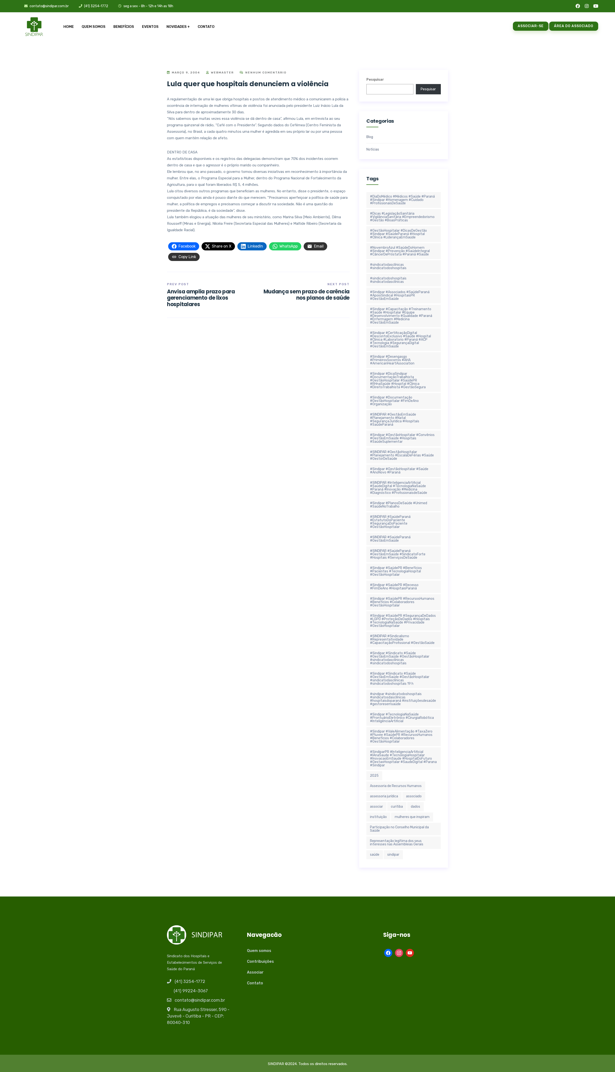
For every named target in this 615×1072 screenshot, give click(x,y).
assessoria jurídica (384, 796)
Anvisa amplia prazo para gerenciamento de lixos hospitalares (201, 298)
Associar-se (531, 26)
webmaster (222, 72)
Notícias (372, 149)
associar (376, 807)
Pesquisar (375, 80)
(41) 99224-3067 (191, 990)
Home (68, 26)
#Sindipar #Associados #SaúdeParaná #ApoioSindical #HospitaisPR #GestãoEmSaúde (400, 295)
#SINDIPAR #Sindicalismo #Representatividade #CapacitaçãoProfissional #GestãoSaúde (402, 639)
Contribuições (260, 961)
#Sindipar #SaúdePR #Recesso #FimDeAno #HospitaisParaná (394, 586)
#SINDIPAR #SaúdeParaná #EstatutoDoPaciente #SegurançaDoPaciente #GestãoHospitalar (390, 522)
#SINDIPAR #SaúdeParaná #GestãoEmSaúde (390, 539)
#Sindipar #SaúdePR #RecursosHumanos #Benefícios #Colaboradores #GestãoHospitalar (402, 602)
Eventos (150, 26)
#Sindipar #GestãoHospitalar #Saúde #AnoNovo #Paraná (399, 470)
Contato (206, 26)
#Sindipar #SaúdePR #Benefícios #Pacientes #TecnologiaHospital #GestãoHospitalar (396, 571)
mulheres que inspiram (412, 817)
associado (414, 796)
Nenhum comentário (265, 72)
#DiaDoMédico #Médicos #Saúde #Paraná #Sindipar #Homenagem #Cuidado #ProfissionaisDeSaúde (402, 199)
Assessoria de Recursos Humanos (396, 786)
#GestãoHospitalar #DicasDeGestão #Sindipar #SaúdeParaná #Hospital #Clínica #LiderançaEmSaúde (398, 234)
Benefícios (123, 26)
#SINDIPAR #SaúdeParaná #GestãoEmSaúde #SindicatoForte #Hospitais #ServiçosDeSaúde (397, 554)
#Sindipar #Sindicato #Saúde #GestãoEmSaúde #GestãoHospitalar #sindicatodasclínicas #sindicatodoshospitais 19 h (399, 679)
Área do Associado (573, 26)
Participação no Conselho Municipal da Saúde (399, 829)
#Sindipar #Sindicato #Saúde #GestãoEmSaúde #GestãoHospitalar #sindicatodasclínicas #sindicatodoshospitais (399, 658)
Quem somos (93, 26)
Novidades (176, 26)
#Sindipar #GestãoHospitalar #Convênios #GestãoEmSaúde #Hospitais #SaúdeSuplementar (402, 438)
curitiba (397, 807)
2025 (374, 776)
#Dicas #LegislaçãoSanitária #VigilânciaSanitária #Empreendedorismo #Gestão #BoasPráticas (402, 217)
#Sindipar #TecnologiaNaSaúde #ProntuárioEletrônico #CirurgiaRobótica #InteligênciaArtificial (402, 717)
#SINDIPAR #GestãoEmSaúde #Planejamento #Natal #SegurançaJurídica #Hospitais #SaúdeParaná (394, 419)
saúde (374, 855)
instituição (378, 817)
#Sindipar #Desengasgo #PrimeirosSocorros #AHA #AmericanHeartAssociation (392, 360)
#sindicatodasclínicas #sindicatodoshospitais (388, 266)
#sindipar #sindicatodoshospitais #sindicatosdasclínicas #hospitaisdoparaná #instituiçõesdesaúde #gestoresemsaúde (403, 699)
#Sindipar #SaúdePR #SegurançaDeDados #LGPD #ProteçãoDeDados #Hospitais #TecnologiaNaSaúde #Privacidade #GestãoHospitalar (403, 621)
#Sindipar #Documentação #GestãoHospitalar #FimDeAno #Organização (394, 400)
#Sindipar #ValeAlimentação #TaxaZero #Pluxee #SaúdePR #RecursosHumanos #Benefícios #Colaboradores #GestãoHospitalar (401, 736)
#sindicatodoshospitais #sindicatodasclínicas (388, 280)
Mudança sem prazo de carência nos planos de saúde (307, 295)
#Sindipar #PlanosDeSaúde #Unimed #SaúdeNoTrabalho (398, 505)
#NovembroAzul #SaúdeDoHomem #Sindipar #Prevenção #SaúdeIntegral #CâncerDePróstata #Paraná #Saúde (400, 251)
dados (415, 807)
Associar (255, 972)
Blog (369, 137)
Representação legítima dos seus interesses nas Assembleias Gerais (396, 842)
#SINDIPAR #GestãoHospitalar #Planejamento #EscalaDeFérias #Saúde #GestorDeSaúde (402, 455)
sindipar (393, 855)
